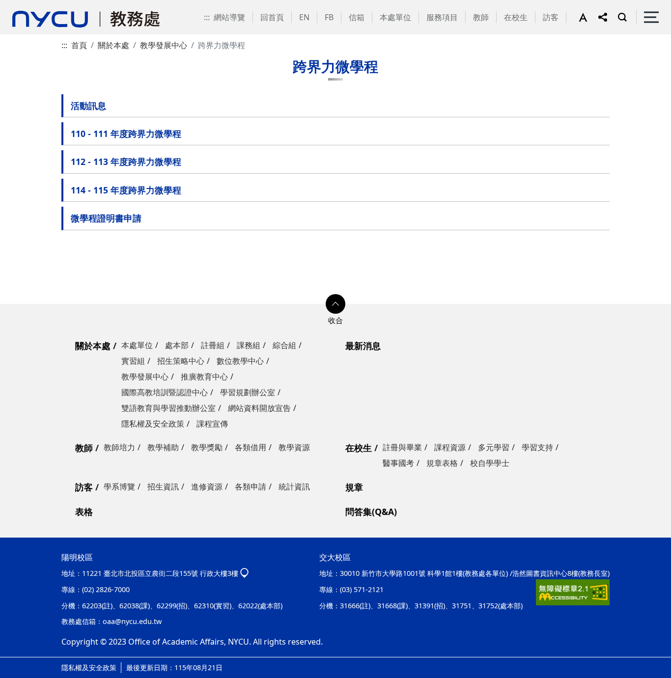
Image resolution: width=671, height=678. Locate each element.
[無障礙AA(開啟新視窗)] (573, 592)
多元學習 (493, 447)
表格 (84, 511)
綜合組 (284, 345)
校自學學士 (489, 463)
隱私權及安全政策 (152, 423)
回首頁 (272, 17)
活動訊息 (88, 105)
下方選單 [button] (335, 304)
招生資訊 (163, 486)
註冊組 (212, 345)
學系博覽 (119, 486)
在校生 (516, 17)
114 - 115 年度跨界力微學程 (126, 190)
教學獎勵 (207, 447)
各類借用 (250, 447)
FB (329, 17)
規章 (354, 487)
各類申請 (250, 486)
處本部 (177, 345)
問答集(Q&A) (371, 511)
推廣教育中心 (204, 376)
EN (304, 17)
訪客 (551, 17)
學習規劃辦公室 (247, 392)
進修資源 (207, 486)
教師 (481, 17)
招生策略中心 (180, 360)
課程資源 (450, 447)
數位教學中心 (240, 360)
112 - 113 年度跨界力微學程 (126, 161)
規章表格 (442, 463)
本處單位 (395, 17)
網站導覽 (229, 17)
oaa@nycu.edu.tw (132, 621)
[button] (588, 17)
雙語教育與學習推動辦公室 (168, 408)
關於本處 (113, 45)
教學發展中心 (163, 45)
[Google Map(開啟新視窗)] (244, 573)
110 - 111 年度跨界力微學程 (126, 133)
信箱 (356, 17)
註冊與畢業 (402, 447)
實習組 (133, 360)
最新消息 (363, 346)
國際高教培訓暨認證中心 (164, 392)
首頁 (79, 45)
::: (207, 17)
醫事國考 (398, 463)
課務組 (248, 345)
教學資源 (294, 447)
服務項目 (442, 17)
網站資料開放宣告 (259, 408)
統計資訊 (294, 486)
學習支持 (537, 447)
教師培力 (119, 447)
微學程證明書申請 (106, 218)
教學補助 (163, 447)
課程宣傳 (212, 423)
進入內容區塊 (23, 5)
